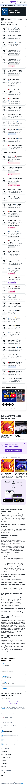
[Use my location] (2, 19)
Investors (3, 760)
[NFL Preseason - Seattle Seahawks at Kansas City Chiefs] (7, 468)
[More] (24, 9)
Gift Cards (4, 776)
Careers (3, 766)
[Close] (25, 444)
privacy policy (5, 708)
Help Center (4, 773)
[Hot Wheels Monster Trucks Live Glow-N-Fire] (21, 468)
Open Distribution (6, 754)
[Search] (18, 2)
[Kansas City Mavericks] (21, 430)
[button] (5, 2)
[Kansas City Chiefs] (7, 429)
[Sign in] (21, 2)
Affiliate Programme (6, 757)
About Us (4, 751)
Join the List (13, 703)
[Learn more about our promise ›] (6, 731)
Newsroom (4, 763)
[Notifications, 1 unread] (24, 2)
